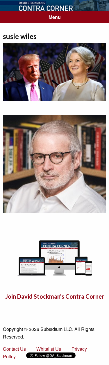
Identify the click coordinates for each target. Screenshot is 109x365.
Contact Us (14, 348)
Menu (55, 17)
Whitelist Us (48, 348)
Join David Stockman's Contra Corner (54, 296)
